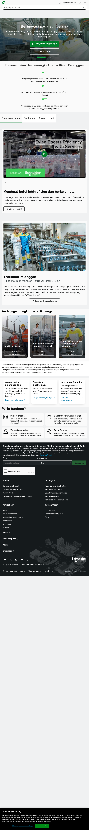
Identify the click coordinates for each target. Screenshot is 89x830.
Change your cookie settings (22, 826)
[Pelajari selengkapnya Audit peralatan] (15, 336)
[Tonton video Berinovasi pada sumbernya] (44, 51)
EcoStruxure (50, 510)
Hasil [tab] (51, 118)
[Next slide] (50, 57)
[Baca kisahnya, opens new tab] (14, 208)
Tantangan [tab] (29, 118)
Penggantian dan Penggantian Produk (17, 496)
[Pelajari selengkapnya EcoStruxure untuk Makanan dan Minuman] (72, 336)
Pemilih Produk (8, 493)
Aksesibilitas (7, 521)
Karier (5, 510)
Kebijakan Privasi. (46, 455)
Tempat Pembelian (52, 496)
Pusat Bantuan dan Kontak (55, 486)
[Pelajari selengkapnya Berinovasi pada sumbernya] (44, 44)
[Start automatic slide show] (55, 57)
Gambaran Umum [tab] (11, 118)
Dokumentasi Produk (11, 486)
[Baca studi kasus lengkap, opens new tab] (44, 300)
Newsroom (7, 524)
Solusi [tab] (42, 118)
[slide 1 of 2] (41, 57)
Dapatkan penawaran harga (56, 493)
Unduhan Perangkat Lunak (13, 489)
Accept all (42, 826)
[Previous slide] (33, 57)
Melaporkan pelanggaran (13, 517)
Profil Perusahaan (10, 514)
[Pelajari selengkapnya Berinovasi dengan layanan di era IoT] (43, 336)
